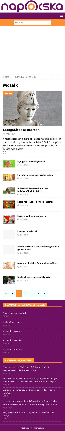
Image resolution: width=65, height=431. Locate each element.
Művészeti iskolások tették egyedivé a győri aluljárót (38, 248)
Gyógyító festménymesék (31, 161)
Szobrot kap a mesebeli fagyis (33, 277)
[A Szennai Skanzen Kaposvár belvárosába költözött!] (9, 190)
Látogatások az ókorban (21, 129)
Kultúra (19, 77)
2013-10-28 (24, 253)
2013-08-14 (24, 280)
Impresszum (39, 428)
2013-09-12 (24, 267)
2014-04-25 (24, 165)
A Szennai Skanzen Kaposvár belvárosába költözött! (32, 190)
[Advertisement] (32, 52)
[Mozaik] (9, 204)
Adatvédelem (26, 428)
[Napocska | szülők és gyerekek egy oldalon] (32, 6)
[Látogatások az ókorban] (32, 108)
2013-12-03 (24, 219)
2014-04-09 (24, 178)
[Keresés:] (32, 22)
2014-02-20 (24, 205)
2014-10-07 (10, 134)
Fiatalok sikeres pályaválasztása (35, 175)
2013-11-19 (24, 235)
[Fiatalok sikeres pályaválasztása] (9, 177)
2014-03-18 (24, 194)
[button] (60, 15)
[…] (4, 152)
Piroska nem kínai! (27, 231)
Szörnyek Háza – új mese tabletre (35, 202)
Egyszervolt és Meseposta (31, 216)
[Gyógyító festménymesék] (9, 163)
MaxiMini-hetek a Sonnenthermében (37, 263)
